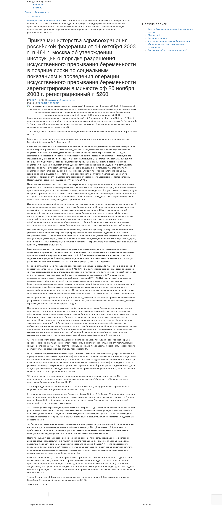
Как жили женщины (157, 37)
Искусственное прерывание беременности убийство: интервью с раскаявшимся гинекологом (169, 43)
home (30, 20)
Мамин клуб (154, 34)
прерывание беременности (46, 20)
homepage (38, 4)
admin (33, 99)
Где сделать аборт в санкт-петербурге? (167, 49)
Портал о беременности (37, 12)
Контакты (37, 7)
